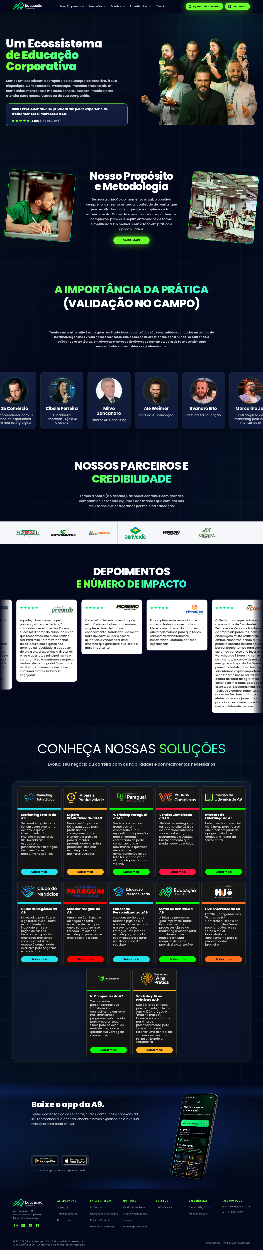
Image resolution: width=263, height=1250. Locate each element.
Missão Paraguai (198, 1213)
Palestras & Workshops (102, 1226)
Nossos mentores (66, 1220)
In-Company (97, 1207)
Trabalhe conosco (67, 1213)
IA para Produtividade (135, 1213)
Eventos (116, 6)
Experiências (138, 6)
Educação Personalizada (104, 1213)
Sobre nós (62, 1207)
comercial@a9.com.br (237, 1206)
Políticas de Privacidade (236, 1242)
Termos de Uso (212, 1242)
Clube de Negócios (199, 1207)
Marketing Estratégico (135, 1226)
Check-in (162, 6)
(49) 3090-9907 (234, 1211)
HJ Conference (164, 1207)
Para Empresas (70, 6)
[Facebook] (37, 1225)
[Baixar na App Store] (75, 1160)
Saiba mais (131, 240)
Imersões (95, 6)
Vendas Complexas (134, 1207)
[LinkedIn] (23, 1225)
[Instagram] (16, 1225)
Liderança (128, 1220)
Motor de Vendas (99, 1220)
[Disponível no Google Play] (45, 1160)
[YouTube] (30, 1225)
